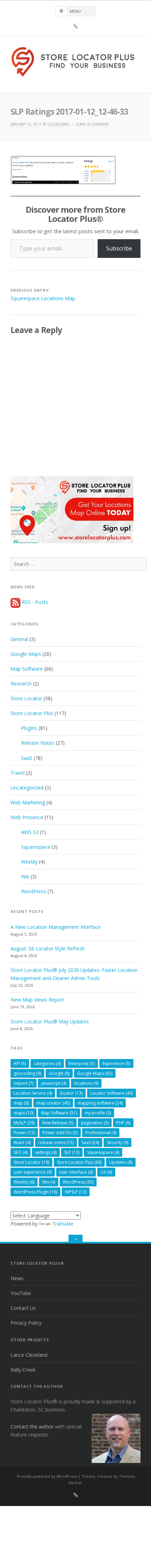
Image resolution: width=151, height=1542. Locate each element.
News (17, 1278)
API (20, 1063)
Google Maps (26, 654)
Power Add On (60, 1133)
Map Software (27, 668)
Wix (25, 876)
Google (59, 1073)
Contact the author (32, 1426)
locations (86, 1083)
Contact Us (23, 1308)
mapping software (100, 1103)
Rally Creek (23, 1369)
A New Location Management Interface (56, 927)
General (19, 639)
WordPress (33, 891)
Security (117, 1142)
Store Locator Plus (32, 713)
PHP (123, 1123)
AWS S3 (30, 832)
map (21, 1103)
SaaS (26, 758)
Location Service (33, 1093)
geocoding (27, 1073)
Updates (120, 1162)
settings (46, 1152)
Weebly (29, 861)
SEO (20, 1152)
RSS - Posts (34, 602)
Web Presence (27, 817)
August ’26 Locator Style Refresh (48, 948)
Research (21, 683)
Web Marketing (28, 802)
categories (47, 1063)
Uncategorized (27, 787)
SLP (71, 1152)
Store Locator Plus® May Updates (50, 1021)
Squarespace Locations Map (43, 298)
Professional (100, 1133)
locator (71, 1093)
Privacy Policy (26, 1322)
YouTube (21, 1293)
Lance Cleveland (29, 1354)
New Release (57, 1123)
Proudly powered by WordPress (47, 1476)
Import (23, 1083)
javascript (53, 1083)
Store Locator (26, 698)
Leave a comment (92, 124)
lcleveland (58, 124)
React (22, 1142)
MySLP (24, 1123)
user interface (76, 1172)
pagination (95, 1123)
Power (24, 1133)
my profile (98, 1113)
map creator (53, 1103)
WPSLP (75, 1192)
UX (106, 1172)
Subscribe (119, 248)
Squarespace (35, 846)
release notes (56, 1142)
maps (23, 1113)
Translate (62, 1223)
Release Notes (37, 742)
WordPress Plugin (35, 1192)
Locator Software (111, 1093)
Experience (116, 1063)
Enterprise (81, 1063)
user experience (33, 1172)
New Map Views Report (37, 999)
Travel (18, 772)
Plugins (29, 728)
